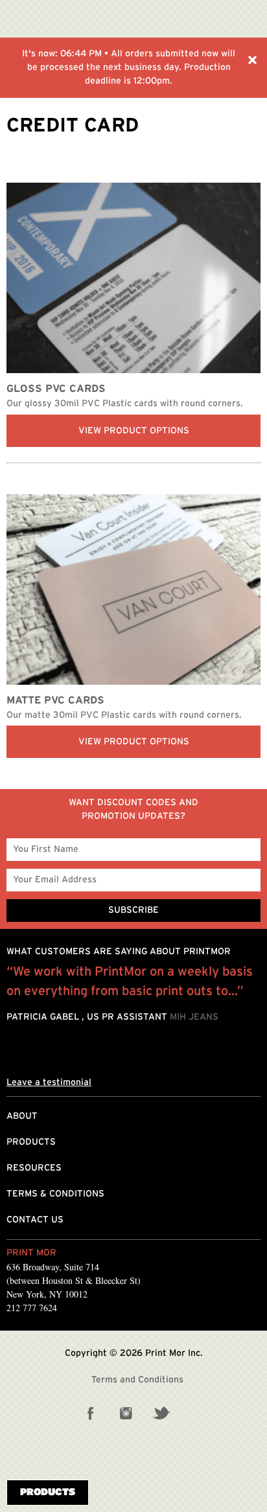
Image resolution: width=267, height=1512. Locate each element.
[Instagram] (126, 1413)
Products (31, 1142)
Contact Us (35, 1219)
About (22, 1116)
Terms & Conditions (55, 1193)
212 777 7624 (31, 1307)
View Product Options (133, 430)
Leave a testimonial (48, 1082)
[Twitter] (161, 1413)
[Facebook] (91, 1413)
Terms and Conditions (137, 1379)
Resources (34, 1168)
